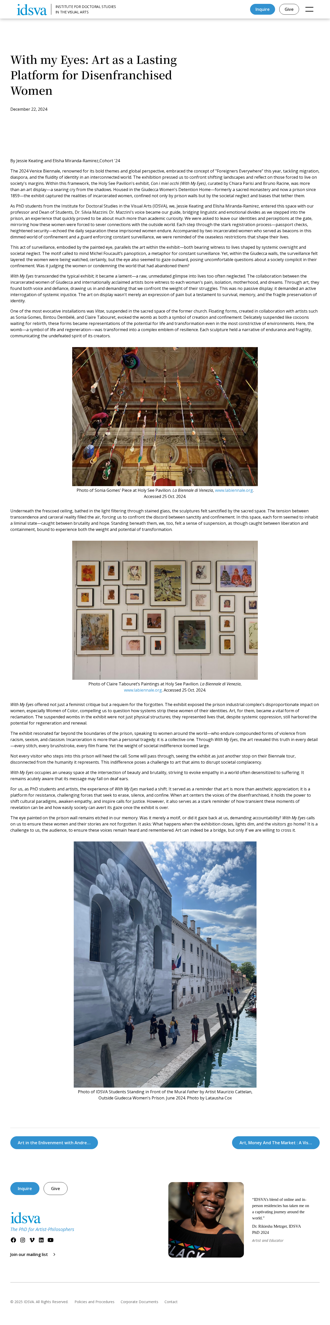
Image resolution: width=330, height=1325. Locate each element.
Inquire (262, 9)
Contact (171, 1301)
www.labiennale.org (233, 490)
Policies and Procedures (94, 1301)
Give (289, 9)
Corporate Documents (139, 1301)
